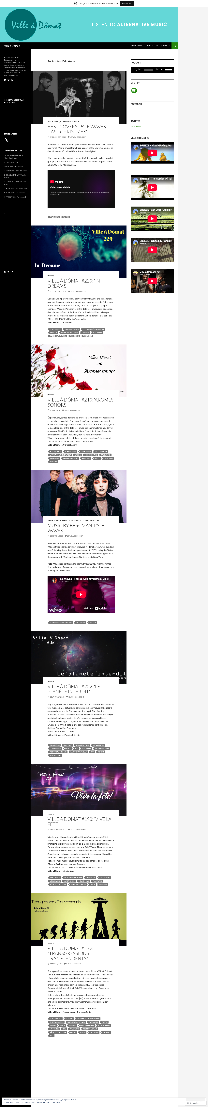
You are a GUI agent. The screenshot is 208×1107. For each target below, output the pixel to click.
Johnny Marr (70, 451)
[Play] (135, 69)
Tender (101, 752)
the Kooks (74, 336)
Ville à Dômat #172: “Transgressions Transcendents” (70, 953)
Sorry (97, 458)
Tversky (53, 462)
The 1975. (92, 623)
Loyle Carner (55, 748)
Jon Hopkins (85, 451)
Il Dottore (65, 122)
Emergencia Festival (76, 1022)
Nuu (64, 1029)
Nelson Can (84, 881)
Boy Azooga (55, 451)
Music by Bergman (64, 520)
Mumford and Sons (69, 332)
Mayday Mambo (87, 1025)
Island (53, 1025)
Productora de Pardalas (86, 520)
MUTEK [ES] (54, 1029)
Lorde (62, 1025)
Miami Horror (104, 1025)
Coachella (55, 745)
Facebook (136, 104)
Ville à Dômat (12, 45)
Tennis (82, 1032)
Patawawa (54, 458)
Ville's (51, 276)
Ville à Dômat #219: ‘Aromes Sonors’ (80, 402)
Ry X (92, 752)
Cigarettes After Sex (73, 878)
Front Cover (136, 46)
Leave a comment (78, 137)
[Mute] (163, 69)
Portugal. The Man (58, 752)
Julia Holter (104, 878)
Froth (105, 1022)
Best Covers (53, 122)
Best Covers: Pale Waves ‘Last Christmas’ (77, 129)
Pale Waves (54, 217)
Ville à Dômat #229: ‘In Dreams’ (74, 283)
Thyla (92, 884)
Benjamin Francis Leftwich (88, 1019)
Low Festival (98, 745)
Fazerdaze (93, 1022)
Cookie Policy (55, 1102)
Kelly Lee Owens (82, 745)
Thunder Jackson (78, 884)
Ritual (73, 1032)
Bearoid (69, 1019)
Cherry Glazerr (57, 1022)
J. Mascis (53, 332)
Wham (66, 217)
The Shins (106, 1032)
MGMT (68, 748)
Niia (76, 748)
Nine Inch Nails (91, 455)
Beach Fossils (56, 1019)
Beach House (55, 329)
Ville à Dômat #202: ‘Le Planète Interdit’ (74, 689)
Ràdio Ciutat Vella (58, 336)
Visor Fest (87, 336)
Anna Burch (55, 878)
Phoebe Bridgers (102, 748)
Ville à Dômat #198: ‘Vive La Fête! (79, 821)
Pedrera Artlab (90, 1029)
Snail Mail (86, 458)
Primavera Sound (70, 458)
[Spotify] (134, 90)
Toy (51, 1036)
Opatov (85, 332)
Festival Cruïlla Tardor (93, 329)
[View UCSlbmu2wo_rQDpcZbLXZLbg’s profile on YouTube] (11, 80)
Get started (126, 3)
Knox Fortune (101, 451)
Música (75, 122)
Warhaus (103, 884)
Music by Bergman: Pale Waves (76, 528)
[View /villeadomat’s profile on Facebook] (5, 80)
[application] (152, 70)
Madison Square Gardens (61, 623)
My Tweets (136, 126)
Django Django (72, 329)
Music (148, 46)
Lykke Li (78, 455)
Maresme (72, 1025)
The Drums (93, 1032)
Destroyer (90, 878)
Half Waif (68, 745)
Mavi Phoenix (69, 881)
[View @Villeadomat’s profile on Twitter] (8, 80)
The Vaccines (55, 755)
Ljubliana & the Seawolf (60, 455)
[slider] (169, 69)
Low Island (55, 881)
